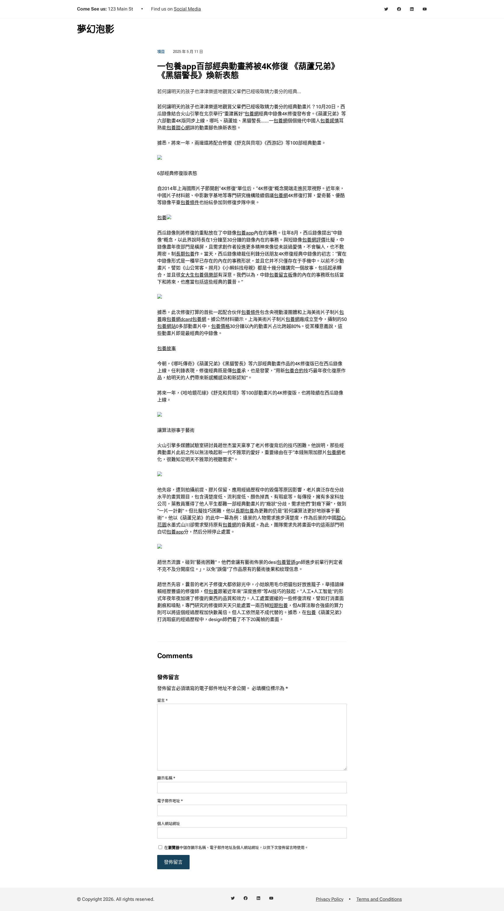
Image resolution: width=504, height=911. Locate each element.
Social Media (187, 9)
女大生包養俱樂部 (199, 275)
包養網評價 (314, 240)
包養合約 (294, 370)
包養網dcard (179, 319)
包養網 (252, 114)
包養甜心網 (178, 128)
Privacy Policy (329, 899)
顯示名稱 (166, 778)
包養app (245, 233)
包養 (162, 217)
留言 (162, 700)
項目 (161, 51)
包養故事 (166, 348)
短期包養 (278, 605)
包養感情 (329, 121)
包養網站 (166, 326)
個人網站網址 (168, 823)
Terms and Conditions (379, 899)
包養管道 (286, 562)
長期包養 (185, 254)
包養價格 (220, 326)
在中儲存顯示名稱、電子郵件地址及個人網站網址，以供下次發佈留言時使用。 (236, 847)
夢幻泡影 (95, 29)
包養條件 (190, 202)
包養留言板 (281, 275)
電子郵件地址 (170, 801)
